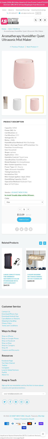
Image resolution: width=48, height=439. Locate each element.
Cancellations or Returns (11, 319)
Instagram (5, 368)
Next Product (32, 47)
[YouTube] (27, 401)
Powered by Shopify (27, 419)
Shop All (5, 348)
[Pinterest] (15, 401)
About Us (11, 10)
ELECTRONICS (14, 29)
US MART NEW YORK (19, 192)
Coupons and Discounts (10, 350)
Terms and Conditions (10, 325)
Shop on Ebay (7, 343)
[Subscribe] (43, 394)
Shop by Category (8, 345)
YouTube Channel (8, 363)
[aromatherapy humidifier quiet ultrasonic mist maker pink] (24, 73)
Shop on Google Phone (10, 338)
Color (7, 198)
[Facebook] (10, 401)
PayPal (4, 372)
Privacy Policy (7, 323)
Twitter (4, 365)
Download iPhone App (22, 10)
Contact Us (6, 312)
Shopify (28, 416)
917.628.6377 (13, 13)
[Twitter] (4, 401)
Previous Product (17, 47)
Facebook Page (7, 361)
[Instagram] (21, 401)
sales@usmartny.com (27, 13)
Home (4, 10)
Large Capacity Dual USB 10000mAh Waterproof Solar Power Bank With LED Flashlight (11, 279)
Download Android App (38, 10)
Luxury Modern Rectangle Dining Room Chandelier (34, 277)
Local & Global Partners (10, 370)
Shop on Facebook (8, 341)
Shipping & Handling (9, 321)
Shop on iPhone (7, 336)
